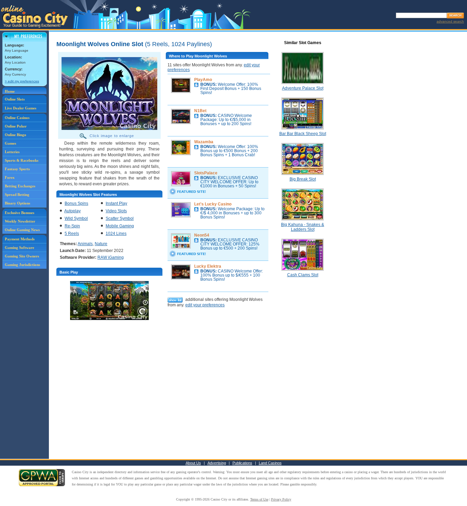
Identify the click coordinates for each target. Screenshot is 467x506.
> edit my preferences (22, 81)
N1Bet (200, 110)
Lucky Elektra (207, 266)
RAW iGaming (110, 257)
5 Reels (72, 233)
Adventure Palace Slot (302, 88)
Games (10, 143)
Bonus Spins (76, 203)
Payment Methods (20, 239)
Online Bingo (15, 135)
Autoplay (72, 211)
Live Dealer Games (20, 108)
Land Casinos (270, 463)
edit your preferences (205, 305)
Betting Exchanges (20, 186)
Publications (242, 463)
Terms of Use (259, 499)
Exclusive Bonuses (19, 213)
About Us (193, 463)
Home (10, 91)
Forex (10, 177)
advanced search (450, 21)
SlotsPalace (205, 173)
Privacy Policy (281, 499)
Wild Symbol (76, 218)
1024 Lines (116, 233)
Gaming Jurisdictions (22, 265)
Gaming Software (19, 247)
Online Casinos (17, 118)
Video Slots (116, 211)
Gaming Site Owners (22, 256)
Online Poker (16, 126)
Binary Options (17, 203)
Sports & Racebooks (21, 160)
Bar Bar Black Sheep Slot (302, 133)
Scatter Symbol (120, 218)
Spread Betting (17, 194)
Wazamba (203, 141)
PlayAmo (203, 79)
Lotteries (12, 152)
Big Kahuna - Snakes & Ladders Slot (302, 227)
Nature (101, 243)
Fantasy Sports (17, 169)
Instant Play (116, 203)
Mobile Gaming (120, 226)
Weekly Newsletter (20, 221)
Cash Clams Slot (302, 274)
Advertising (217, 463)
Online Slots (15, 99)
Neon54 (201, 235)
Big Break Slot (303, 179)
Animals (85, 243)
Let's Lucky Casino (212, 204)
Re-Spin (72, 226)
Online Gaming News (22, 230)
